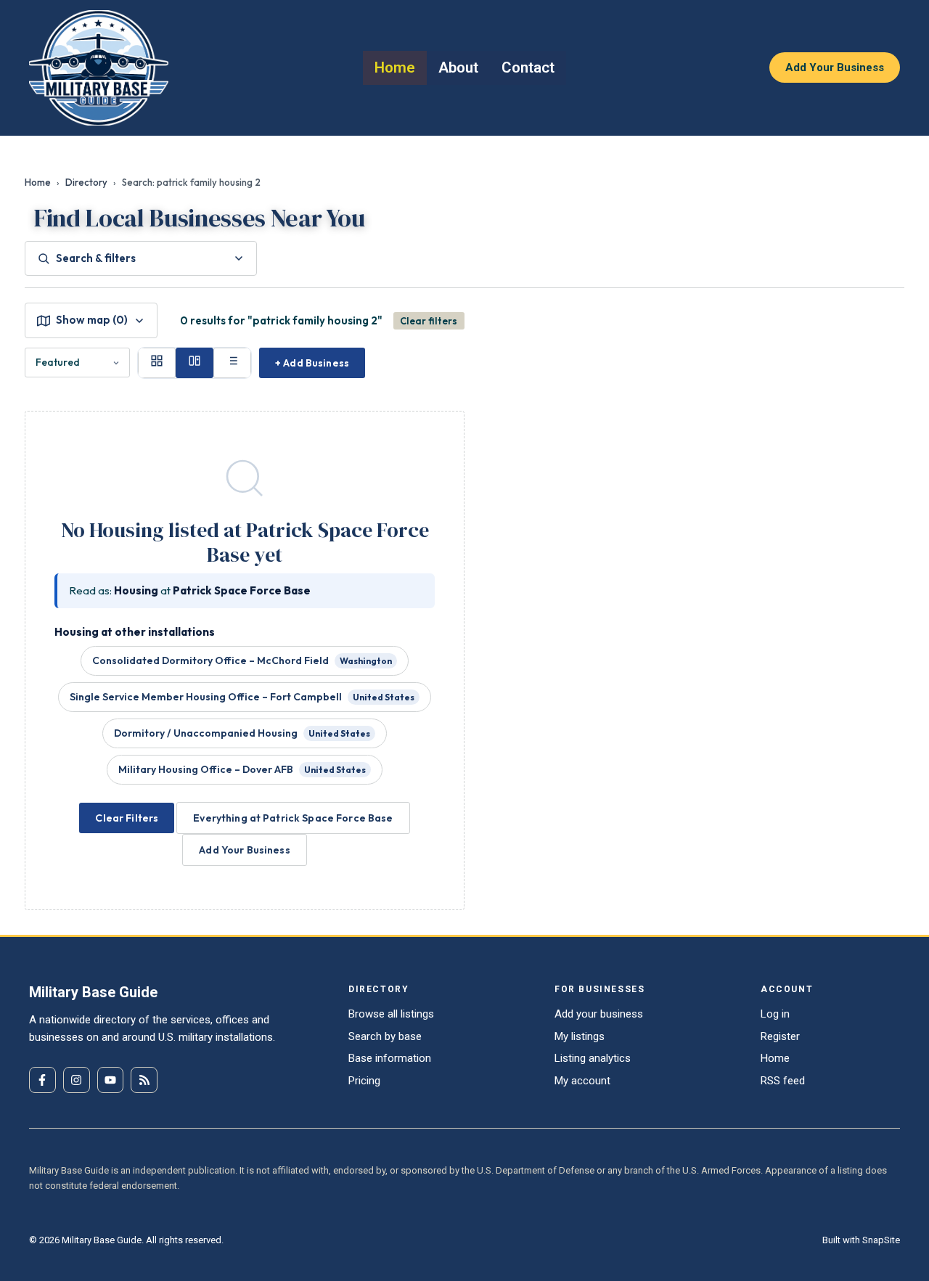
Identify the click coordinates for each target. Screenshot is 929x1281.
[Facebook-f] (42, 1080)
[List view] (232, 363)
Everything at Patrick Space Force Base (293, 817)
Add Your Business (244, 849)
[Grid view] (157, 363)
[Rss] (144, 1080)
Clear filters (428, 321)
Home (38, 182)
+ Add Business (312, 362)
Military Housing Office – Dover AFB (242, 769)
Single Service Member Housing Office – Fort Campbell (242, 696)
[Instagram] (76, 1080)
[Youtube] (110, 1080)
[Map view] (194, 363)
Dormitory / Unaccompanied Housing (242, 733)
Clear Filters (126, 817)
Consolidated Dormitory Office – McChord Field (242, 660)
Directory (86, 182)
